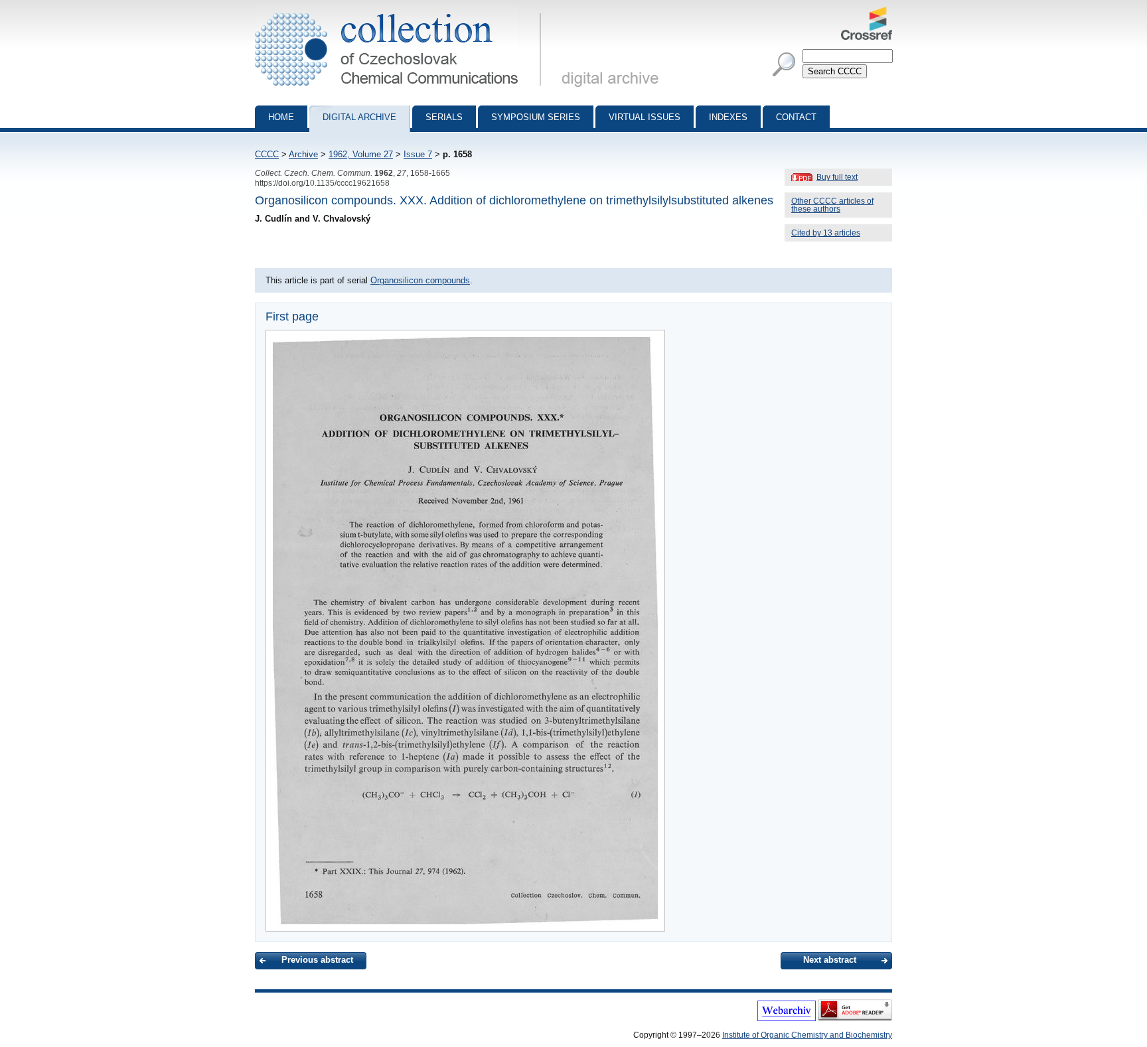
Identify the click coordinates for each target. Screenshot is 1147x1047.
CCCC (267, 154)
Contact (796, 117)
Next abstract (829, 960)
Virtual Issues (644, 117)
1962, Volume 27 (361, 154)
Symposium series (535, 117)
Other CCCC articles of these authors (832, 205)
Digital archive (359, 117)
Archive (303, 154)
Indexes (728, 117)
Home (281, 117)
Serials (444, 117)
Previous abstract (317, 960)
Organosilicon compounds (420, 280)
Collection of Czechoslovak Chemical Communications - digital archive (402, 12)
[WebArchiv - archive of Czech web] (786, 1018)
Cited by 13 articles (825, 233)
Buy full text (837, 177)
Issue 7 (418, 154)
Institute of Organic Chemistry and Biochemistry (807, 1035)
